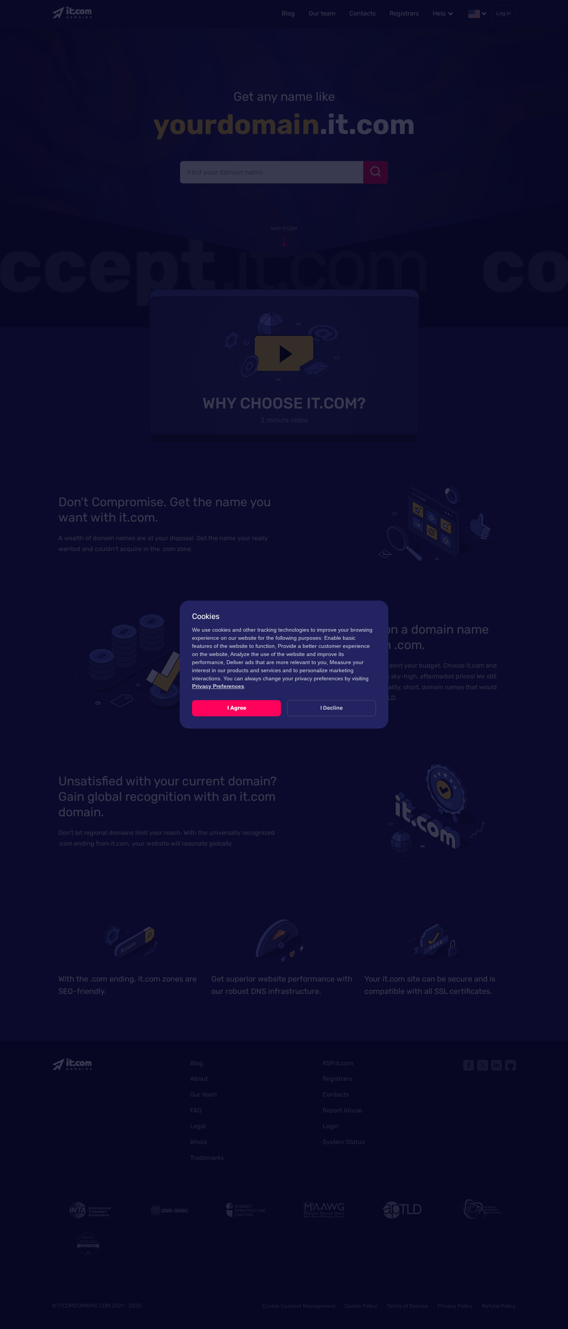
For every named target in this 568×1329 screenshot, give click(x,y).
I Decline (331, 708)
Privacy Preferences (218, 686)
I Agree (236, 708)
